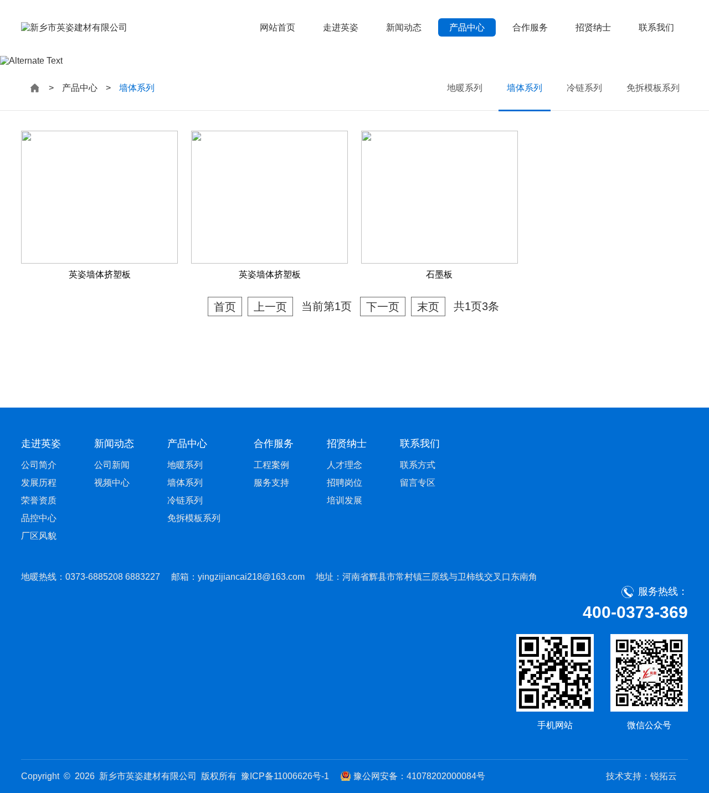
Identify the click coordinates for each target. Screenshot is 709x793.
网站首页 (277, 27)
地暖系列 (464, 87)
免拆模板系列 (653, 87)
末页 (428, 307)
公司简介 (38, 465)
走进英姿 (340, 27)
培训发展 (344, 500)
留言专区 (417, 482)
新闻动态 (404, 27)
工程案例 (271, 465)
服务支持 (271, 482)
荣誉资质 (38, 500)
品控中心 (38, 518)
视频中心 (112, 482)
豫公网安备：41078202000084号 (419, 776)
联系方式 (417, 465)
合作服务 (530, 27)
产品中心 (467, 27)
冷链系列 (584, 87)
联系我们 (656, 27)
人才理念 (344, 465)
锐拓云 (663, 776)
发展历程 (38, 482)
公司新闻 (112, 465)
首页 (225, 307)
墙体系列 (524, 87)
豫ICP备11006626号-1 (285, 776)
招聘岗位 (344, 482)
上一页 (270, 307)
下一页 (382, 307)
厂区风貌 (38, 535)
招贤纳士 (593, 27)
